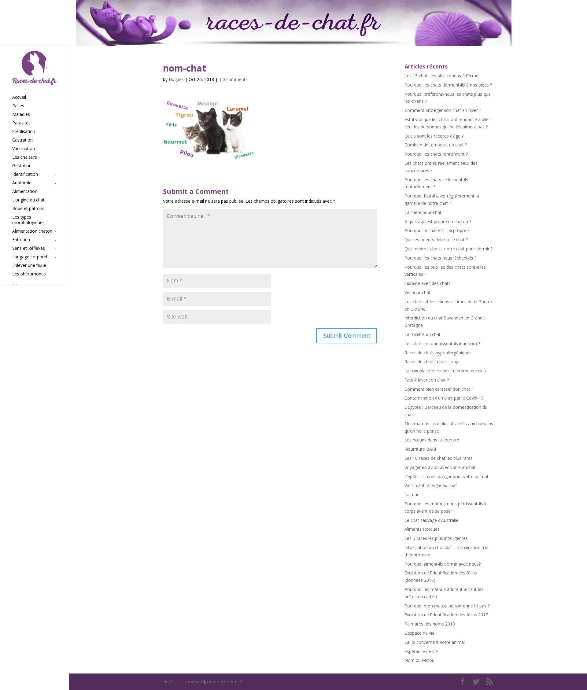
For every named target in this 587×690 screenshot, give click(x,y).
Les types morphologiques (28, 219)
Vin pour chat (417, 292)
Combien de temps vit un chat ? (435, 145)
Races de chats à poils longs (432, 361)
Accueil (19, 97)
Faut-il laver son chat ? (426, 380)
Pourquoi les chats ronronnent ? (436, 154)
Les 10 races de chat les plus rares (438, 458)
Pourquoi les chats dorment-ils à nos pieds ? (448, 85)
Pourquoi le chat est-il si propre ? (436, 230)
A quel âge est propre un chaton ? (437, 221)
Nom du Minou (419, 660)
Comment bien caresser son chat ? (438, 389)
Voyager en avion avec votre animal (439, 467)
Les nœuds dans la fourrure (431, 440)
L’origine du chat (28, 200)
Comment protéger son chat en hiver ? (442, 110)
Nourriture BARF (420, 449)
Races (18, 106)
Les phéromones (29, 274)
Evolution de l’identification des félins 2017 (446, 615)
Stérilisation (23, 131)
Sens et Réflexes (28, 248)
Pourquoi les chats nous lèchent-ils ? (440, 258)
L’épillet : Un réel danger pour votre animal (446, 476)
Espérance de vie (421, 651)
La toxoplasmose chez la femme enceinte (446, 371)
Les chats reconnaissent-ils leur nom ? (442, 343)
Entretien (21, 239)
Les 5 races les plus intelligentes (436, 538)
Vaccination (23, 148)
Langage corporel (29, 257)
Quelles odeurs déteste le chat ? (436, 239)
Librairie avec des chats (427, 283)
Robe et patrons (28, 208)
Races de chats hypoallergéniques (437, 353)
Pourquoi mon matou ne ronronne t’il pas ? (446, 606)
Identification (25, 174)
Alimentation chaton (32, 231)
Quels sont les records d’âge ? (433, 136)
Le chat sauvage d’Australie (431, 520)
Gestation (21, 165)
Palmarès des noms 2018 (429, 624)
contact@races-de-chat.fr (214, 681)
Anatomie (21, 183)
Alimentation (24, 191)
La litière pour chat (422, 212)
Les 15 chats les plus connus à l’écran (441, 76)
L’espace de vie (419, 633)
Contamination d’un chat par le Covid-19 (444, 398)
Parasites (21, 123)
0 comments (235, 79)
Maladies (21, 114)
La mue (411, 494)
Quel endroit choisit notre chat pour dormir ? (448, 249)
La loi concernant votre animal (434, 642)
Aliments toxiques (422, 529)
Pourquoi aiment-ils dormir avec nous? (442, 564)
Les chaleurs (24, 157)
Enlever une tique (29, 265)
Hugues (176, 79)
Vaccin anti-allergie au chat (430, 485)
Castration (22, 140)
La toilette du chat (422, 334)
